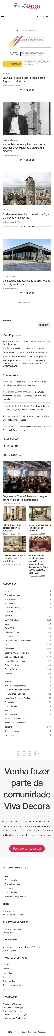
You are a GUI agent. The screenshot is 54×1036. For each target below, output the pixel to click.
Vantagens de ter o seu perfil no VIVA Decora (21, 947)
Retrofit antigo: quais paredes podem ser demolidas (24, 348)
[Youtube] (47, 17)
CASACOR (28, 628)
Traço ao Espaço (28, 731)
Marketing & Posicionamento (28, 689)
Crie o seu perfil (9, 950)
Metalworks (8, 964)
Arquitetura (28, 611)
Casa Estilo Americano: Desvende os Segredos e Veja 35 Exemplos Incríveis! (26, 395)
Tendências (28, 727)
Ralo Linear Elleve (10, 981)
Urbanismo (28, 735)
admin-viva (7, 382)
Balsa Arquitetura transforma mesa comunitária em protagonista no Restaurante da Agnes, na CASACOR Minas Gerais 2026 (25, 363)
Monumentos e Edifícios (28, 694)
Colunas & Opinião (28, 632)
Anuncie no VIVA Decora (13, 915)
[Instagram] (40, 17)
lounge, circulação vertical (28, 685)
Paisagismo (28, 702)
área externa (28, 603)
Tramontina (7, 973)
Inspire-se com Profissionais (15, 1018)
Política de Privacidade (12, 929)
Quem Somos (8, 911)
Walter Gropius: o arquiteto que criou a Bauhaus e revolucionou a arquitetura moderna (24, 148)
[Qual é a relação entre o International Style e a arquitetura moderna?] (27, 188)
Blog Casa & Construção (13, 1007)
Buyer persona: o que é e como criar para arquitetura (24, 356)
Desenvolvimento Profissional (28, 653)
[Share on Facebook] (24, 90)
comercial (28, 636)
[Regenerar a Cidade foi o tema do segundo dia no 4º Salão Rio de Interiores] (27, 477)
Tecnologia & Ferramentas (28, 722)
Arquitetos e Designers (28, 607)
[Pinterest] (43, 17)
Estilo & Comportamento (28, 661)
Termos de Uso (9, 932)
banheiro (28, 615)
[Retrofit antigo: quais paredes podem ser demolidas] (14, 513)
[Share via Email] (33, 90)
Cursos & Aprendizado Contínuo (28, 640)
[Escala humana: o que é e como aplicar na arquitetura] (40, 513)
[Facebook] (37, 17)
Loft (28, 677)
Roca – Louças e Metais (12, 985)
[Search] (51, 17)
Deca (5, 977)
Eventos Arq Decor (28, 669)
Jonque (6, 416)
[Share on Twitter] (27, 90)
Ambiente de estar (28, 595)
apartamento (28, 599)
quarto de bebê (28, 706)
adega (28, 591)
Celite (5, 989)
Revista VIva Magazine (12, 1004)
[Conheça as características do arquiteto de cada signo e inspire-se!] (27, 255)
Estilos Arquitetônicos (28, 665)
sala (28, 710)
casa (28, 624)
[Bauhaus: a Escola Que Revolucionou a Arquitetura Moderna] (27, 52)
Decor (28, 644)
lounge (28, 681)
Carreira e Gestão (28, 620)
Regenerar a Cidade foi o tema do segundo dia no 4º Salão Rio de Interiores (26, 498)
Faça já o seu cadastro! (27, 848)
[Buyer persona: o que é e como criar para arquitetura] (14, 544)
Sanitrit (6, 969)
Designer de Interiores (28, 657)
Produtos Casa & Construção (15, 1014)
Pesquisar (7, 320)
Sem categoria (28, 714)
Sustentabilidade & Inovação (28, 718)
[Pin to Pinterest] (30, 90)
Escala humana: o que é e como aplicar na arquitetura (25, 352)
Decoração (28, 648)
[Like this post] (21, 90)
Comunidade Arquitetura (13, 1011)
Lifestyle (28, 673)
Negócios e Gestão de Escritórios (28, 698)
